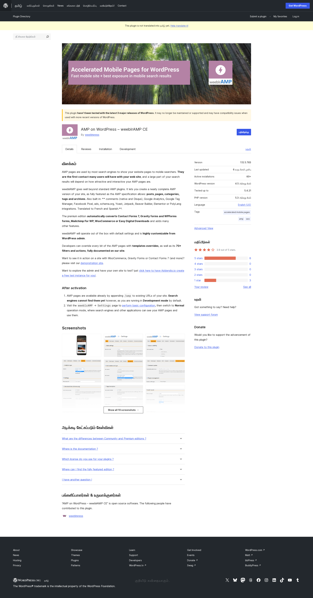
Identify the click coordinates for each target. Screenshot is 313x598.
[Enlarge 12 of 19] (180, 415)
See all (247, 286)
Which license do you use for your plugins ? (88, 459)
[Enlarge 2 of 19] (138, 338)
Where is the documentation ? (80, 448)
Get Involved (194, 550)
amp (241, 219)
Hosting (17, 560)
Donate (192, 560)
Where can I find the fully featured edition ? (88, 469)
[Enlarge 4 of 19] (96, 364)
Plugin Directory (21, 16)
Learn (132, 550)
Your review (201, 286)
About (16, 550)
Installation (105, 149)
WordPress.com (255, 550)
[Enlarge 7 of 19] (96, 389)
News (16, 555)
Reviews (86, 149)
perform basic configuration (138, 305)
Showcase (76, 550)
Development (128, 149)
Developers (135, 560)
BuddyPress (253, 565)
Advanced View (203, 228)
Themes (75, 555)
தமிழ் (46, 580)
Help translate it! (179, 25)
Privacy (17, 565)
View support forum (206, 314)
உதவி (248, 149)
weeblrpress (92, 134)
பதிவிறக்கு (244, 132)
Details (69, 149)
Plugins (75, 560)
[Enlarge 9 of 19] (180, 389)
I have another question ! (77, 479)
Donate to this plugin (206, 347)
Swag (191, 565)
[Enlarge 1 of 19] (96, 338)
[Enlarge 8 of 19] (138, 389)
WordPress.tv (137, 565)
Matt (249, 555)
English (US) (244, 204)
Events (190, 555)
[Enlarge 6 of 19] (180, 364)
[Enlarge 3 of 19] (180, 338)
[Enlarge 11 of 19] (138, 415)
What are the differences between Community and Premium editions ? (104, 438)
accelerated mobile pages (237, 212)
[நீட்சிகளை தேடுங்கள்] (47, 36)
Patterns (75, 565)
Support (133, 555)
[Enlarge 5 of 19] (138, 364)
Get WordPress (298, 5)
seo (248, 219)
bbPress (251, 560)
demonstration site (92, 263)
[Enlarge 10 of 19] (96, 415)
